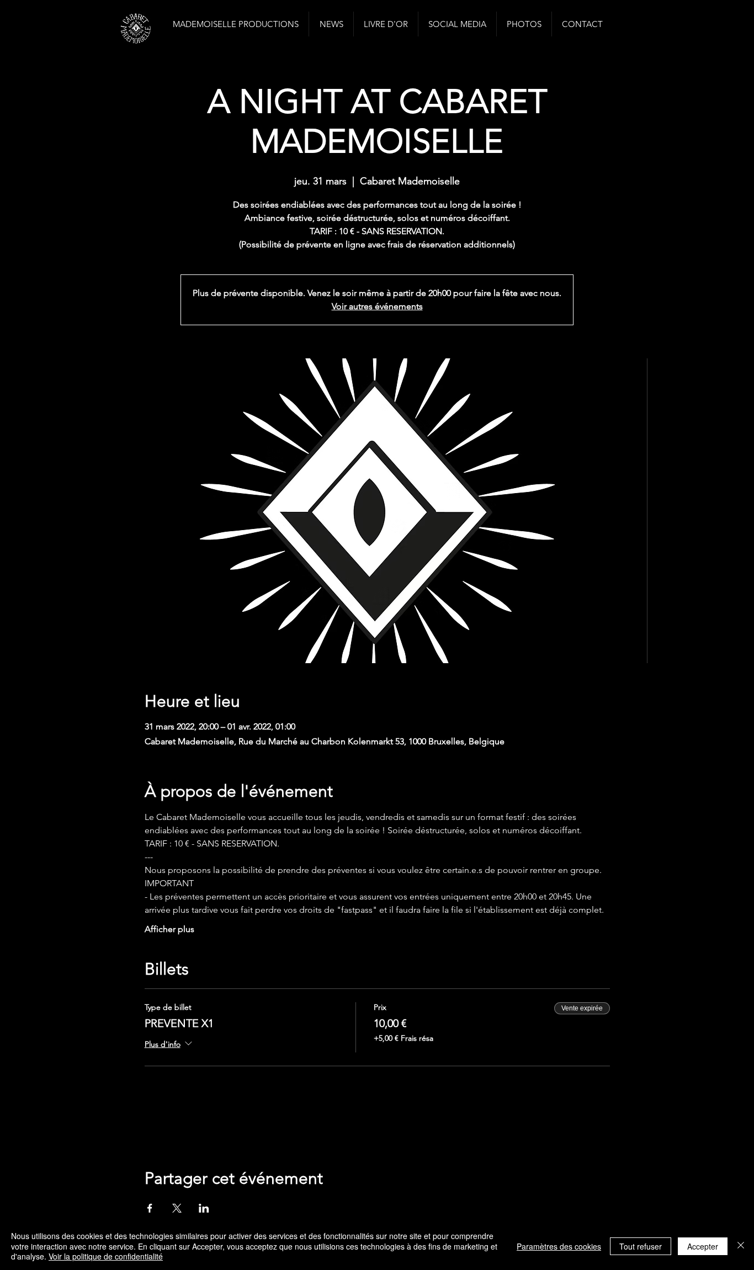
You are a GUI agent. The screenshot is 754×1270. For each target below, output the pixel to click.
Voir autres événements (377, 306)
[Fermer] (740, 1246)
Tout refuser (640, 1246)
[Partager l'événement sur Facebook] (150, 1208)
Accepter (702, 1246)
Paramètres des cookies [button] (559, 1246)
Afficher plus (169, 929)
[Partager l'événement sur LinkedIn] (204, 1208)
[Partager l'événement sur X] (177, 1208)
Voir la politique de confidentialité (106, 1256)
